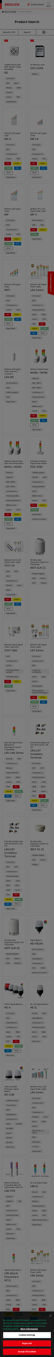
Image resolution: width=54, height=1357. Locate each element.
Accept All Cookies (27, 1351)
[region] (27, 1334)
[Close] (50, 1315)
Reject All (27, 1343)
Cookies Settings (27, 1335)
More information (29, 1329)
